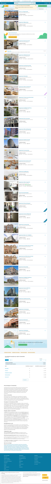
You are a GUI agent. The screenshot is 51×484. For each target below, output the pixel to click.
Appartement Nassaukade (23, 266)
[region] (25, 477)
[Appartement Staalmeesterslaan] (11, 302)
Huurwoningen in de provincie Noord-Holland (14, 448)
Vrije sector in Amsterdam (12, 447)
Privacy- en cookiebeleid (7, 459)
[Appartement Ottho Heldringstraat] (11, 133)
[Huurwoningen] (3, 3)
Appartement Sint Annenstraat (24, 118)
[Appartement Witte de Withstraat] (11, 90)
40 (30, 349)
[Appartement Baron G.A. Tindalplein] (11, 238)
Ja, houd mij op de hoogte (23, 344)
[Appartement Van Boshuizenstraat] (11, 69)
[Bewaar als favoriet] (45, 12)
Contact (5, 468)
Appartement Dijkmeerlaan (23, 22)
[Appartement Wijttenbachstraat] (11, 58)
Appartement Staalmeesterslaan (24, 298)
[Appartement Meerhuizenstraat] (11, 44)
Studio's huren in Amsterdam (8, 445)
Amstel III (6, 370)
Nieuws (20, 462)
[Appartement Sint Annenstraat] (11, 122)
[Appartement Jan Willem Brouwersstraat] (11, 249)
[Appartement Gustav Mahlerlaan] (11, 291)
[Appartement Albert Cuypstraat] (11, 186)
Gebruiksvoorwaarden (7, 458)
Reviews (20, 459)
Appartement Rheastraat (23, 319)
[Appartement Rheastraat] (11, 323)
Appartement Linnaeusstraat (24, 224)
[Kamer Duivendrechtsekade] (11, 196)
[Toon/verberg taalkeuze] (49, 3)
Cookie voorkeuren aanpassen (8, 461)
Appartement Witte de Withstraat (25, 86)
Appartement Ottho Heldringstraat (25, 129)
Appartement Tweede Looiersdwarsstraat (26, 97)
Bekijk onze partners (25, 476)
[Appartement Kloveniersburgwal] (11, 207)
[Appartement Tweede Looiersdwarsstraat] (11, 101)
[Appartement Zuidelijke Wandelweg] (11, 111)
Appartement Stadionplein (23, 330)
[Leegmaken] (31, 3)
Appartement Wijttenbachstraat (24, 54)
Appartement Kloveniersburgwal (24, 203)
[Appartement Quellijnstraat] (11, 175)
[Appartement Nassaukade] (11, 270)
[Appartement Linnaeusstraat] (11, 228)
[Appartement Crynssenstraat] (11, 154)
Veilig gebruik (5, 462)
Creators (5, 465)
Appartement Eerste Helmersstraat (25, 160)
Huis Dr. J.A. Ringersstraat (23, 11)
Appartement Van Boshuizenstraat (25, 65)
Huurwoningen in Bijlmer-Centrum (19, 449)
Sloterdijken (7, 368)
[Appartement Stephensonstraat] (11, 143)
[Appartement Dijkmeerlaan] (11, 26)
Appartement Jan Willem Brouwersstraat (26, 245)
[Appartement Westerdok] (11, 80)
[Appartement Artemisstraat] (11, 313)
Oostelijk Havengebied (8, 372)
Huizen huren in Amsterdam (22, 444)
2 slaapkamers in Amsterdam (20, 447)
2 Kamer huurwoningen (24, 352)
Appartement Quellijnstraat (23, 171)
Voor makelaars (36, 461)
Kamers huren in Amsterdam (17, 445)
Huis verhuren (36, 458)
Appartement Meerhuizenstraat (24, 40)
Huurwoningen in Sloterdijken (9, 449)
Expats (20, 465)
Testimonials (36, 459)
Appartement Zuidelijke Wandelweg (25, 107)
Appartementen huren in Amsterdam (12, 444)
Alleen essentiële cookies (45, 477)
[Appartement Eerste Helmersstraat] (11, 164)
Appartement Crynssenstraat (24, 150)
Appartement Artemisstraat (24, 309)
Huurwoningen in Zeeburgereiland (16, 450)
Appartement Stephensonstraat (24, 139)
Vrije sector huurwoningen (31, 352)
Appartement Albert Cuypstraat (24, 182)
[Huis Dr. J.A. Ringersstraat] (11, 15)
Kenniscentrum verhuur (37, 462)
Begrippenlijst (21, 461)
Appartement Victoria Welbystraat (25, 213)
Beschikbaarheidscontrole (22, 458)
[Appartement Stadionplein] (11, 334)
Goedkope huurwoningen (7, 352)
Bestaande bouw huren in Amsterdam (13, 446)
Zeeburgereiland (7, 374)
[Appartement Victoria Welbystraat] (11, 217)
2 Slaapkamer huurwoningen (15, 352)
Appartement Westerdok (23, 76)
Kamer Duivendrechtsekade (23, 192)
